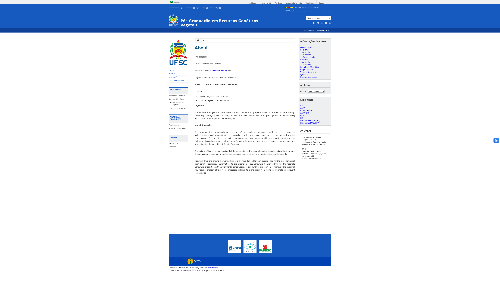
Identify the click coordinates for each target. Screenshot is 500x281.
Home (171, 70)
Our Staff (173, 77)
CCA (302, 115)
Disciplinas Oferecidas (309, 67)
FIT (301, 118)
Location (172, 146)
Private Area (309, 30)
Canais (321, 3)
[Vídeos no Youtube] (322, 23)
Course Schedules (176, 99)
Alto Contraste (314, 8)
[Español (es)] (291, 8)
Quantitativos (306, 47)
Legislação (310, 3)
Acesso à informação (294, 3)
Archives (303, 91)
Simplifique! (251, 3)
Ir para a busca (201, 8)
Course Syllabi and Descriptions (177, 103)
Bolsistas (304, 59)
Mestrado (306, 52)
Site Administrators (324, 30)
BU (301, 105)
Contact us (173, 143)
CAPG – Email (306, 110)
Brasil (177, 2)
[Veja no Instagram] (326, 23)
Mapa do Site (291, 10)
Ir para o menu (188, 8)
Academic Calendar (177, 95)
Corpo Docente (306, 69)
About (172, 73)
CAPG (302, 108)
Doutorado (306, 54)
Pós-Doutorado (308, 57)
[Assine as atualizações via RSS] (330, 23)
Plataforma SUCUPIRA (309, 123)
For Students (174, 125)
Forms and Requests (177, 108)
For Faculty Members (177, 128)
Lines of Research (176, 80)
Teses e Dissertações (309, 72)
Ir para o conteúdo (175, 8)
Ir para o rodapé (215, 8)
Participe (278, 3)
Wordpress (213, 267)
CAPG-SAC (304, 113)
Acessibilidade (300, 8)
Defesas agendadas (308, 77)
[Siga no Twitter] (318, 23)
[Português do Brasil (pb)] (286, 8)
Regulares (304, 50)
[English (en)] (289, 8)
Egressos (304, 74)
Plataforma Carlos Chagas (311, 120)
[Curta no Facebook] (314, 23)
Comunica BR (265, 3)
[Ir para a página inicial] (197, 41)
